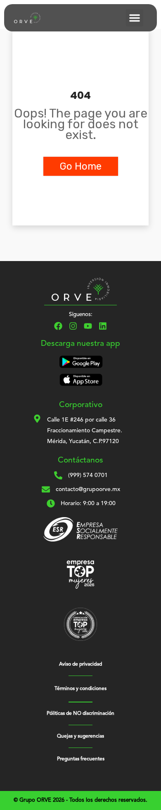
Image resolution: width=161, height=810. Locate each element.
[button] (134, 17)
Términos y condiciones (80, 688)
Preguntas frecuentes (80, 759)
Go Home (81, 166)
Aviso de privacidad (80, 664)
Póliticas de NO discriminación (80, 713)
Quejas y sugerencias (80, 736)
